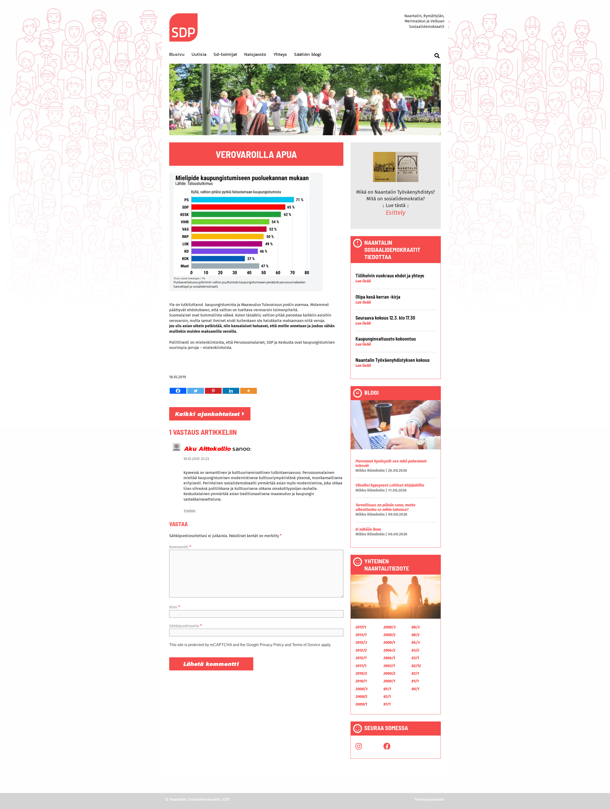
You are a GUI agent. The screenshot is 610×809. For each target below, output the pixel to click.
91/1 (387, 704)
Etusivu (176, 54)
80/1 (415, 689)
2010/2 (361, 673)
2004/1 (389, 658)
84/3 (416, 642)
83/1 (415, 658)
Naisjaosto (255, 54)
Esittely (395, 212)
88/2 (415, 635)
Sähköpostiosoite (185, 626)
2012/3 (361, 642)
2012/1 (361, 658)
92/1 (387, 696)
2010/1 (361, 681)
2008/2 (389, 635)
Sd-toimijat (225, 54)
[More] (248, 391)
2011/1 (361, 666)
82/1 (415, 673)
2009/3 (361, 689)
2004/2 (389, 650)
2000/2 (389, 673)
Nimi (174, 607)
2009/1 (361, 704)
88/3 (416, 627)
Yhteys (280, 54)
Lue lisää (363, 281)
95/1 (387, 689)
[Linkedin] (231, 391)
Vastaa (189, 510)
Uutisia (199, 54)
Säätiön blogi (307, 54)
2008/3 (389, 627)
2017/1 (361, 627)
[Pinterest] (213, 391)
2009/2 (361, 696)
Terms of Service (306, 645)
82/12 (416, 666)
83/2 (415, 650)
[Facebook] (178, 391)
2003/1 (389, 666)
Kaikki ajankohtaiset (208, 413)
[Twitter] (195, 391)
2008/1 (389, 642)
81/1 (415, 681)
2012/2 (361, 650)
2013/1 (361, 635)
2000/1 (389, 681)
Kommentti (180, 547)
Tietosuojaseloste (429, 799)
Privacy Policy (272, 645)
